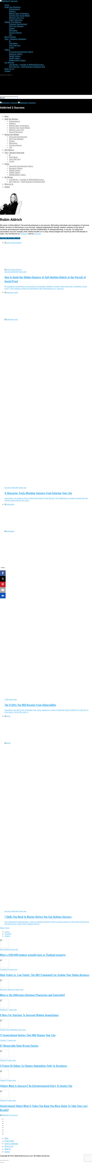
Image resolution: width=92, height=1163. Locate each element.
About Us (7, 1149)
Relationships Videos (17, 60)
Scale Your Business (12, 7)
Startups (12, 11)
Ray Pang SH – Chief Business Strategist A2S (27, 67)
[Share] (3, 1160)
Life (10, 35)
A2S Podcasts (10, 37)
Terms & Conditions (11, 1143)
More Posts (4, 928)
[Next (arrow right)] (3, 1162)
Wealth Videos (14, 56)
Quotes (12, 28)
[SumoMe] (3, 595)
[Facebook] (3, 573)
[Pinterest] (3, 584)
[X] (3, 579)
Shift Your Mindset (16, 26)
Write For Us (9, 69)
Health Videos (14, 58)
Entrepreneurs (14, 9)
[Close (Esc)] (1, 1160)
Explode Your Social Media (19, 16)
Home (6, 5)
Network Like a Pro (16, 18)
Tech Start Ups (14, 45)
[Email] (3, 590)
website (37, 234)
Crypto (11, 48)
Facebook (24, 234)
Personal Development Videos (21, 52)
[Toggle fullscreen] (5, 1160)
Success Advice (15, 33)
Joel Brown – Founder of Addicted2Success (26, 65)
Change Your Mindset (12, 22)
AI (10, 41)
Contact (7, 71)
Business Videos (15, 54)
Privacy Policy (9, 1141)
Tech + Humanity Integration (15, 39)
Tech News (13, 43)
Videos (7, 50)
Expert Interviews (16, 20)
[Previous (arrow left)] (1, 1162)
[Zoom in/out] (8, 1160)
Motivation (13, 30)
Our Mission (9, 62)
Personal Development (18, 24)
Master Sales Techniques (19, 13)
